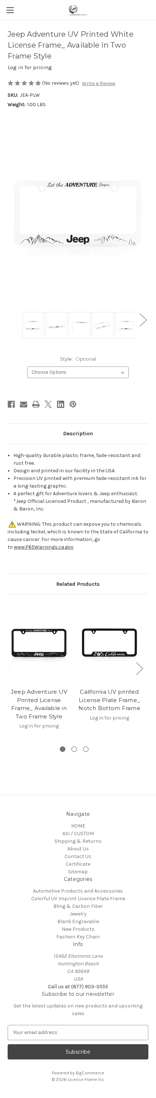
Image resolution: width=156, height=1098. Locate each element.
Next (143, 320)
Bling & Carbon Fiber (78, 906)
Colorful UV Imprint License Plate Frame (78, 898)
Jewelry (78, 914)
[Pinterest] (73, 404)
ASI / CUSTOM (78, 833)
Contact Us (78, 856)
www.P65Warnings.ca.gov (43, 547)
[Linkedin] (60, 404)
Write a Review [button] (98, 83)
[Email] (23, 404)
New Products (78, 929)
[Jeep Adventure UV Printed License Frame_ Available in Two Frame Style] (39, 643)
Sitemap (78, 872)
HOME (78, 826)
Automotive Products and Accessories (78, 891)
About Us (78, 849)
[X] (48, 404)
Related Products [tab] (78, 584)
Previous (13, 320)
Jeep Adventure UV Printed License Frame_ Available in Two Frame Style (39, 704)
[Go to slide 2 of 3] (74, 749)
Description (78, 433)
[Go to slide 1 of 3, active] (62, 749)
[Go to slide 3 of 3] (86, 749)
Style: (78, 359)
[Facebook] (11, 404)
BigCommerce (90, 1072)
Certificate (78, 864)
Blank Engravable (78, 921)
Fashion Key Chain (78, 937)
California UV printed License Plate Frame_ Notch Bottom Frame (109, 700)
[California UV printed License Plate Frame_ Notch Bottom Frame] (109, 643)
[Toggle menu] (10, 10)
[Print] (36, 404)
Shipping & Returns (78, 841)
